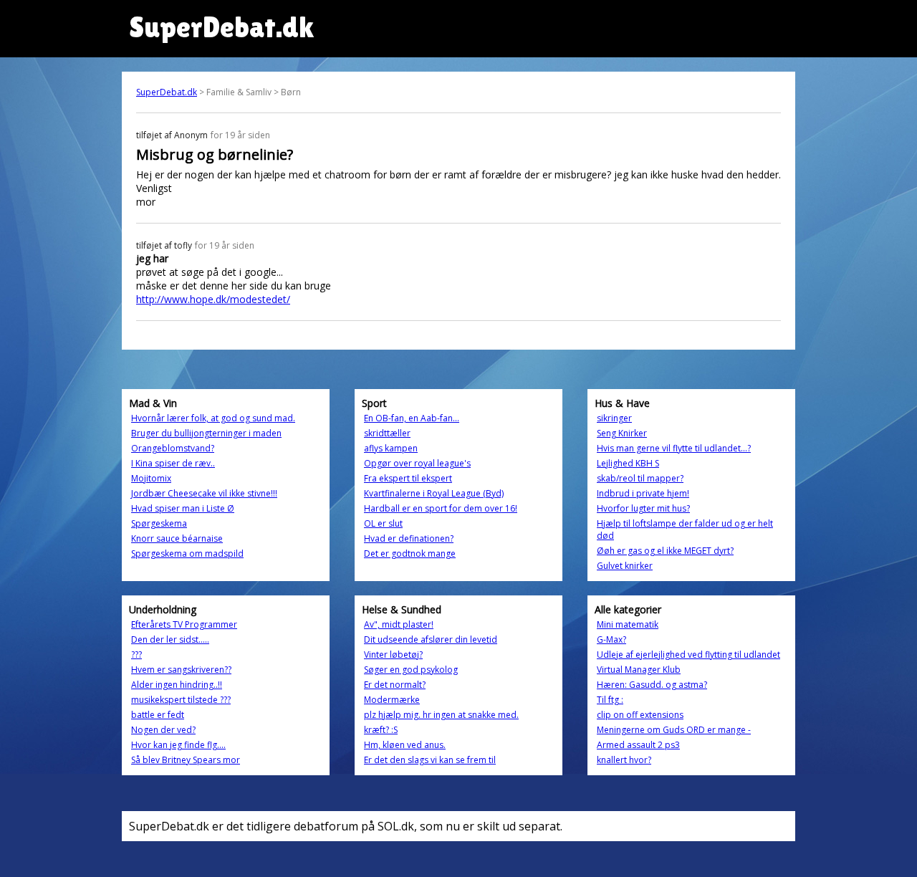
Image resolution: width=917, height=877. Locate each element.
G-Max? (611, 639)
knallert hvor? (624, 760)
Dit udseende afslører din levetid (430, 639)
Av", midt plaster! (398, 624)
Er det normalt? (395, 685)
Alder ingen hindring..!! (176, 685)
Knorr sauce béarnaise (177, 538)
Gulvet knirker (625, 566)
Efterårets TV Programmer (184, 624)
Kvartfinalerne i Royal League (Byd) (434, 493)
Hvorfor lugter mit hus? (643, 508)
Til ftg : (610, 700)
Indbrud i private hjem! (643, 493)
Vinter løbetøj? (393, 654)
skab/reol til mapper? (640, 478)
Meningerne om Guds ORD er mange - (674, 730)
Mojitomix (151, 478)
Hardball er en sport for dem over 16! (440, 508)
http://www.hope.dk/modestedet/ (213, 299)
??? (136, 654)
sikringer (614, 418)
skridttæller (387, 433)
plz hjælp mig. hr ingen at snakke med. (441, 715)
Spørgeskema (159, 523)
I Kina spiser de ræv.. (173, 463)
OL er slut (383, 523)
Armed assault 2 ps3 (638, 745)
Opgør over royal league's (417, 463)
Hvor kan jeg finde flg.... (178, 745)
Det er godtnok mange (410, 553)
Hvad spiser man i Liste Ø (182, 508)
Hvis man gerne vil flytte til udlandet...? (674, 448)
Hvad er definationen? (408, 538)
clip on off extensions (640, 715)
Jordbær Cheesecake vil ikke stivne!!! (204, 493)
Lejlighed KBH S (628, 463)
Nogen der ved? (163, 730)
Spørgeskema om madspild (187, 553)
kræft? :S (381, 730)
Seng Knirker (622, 433)
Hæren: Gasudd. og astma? (652, 685)
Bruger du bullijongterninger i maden (206, 433)
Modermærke (392, 700)
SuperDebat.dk (166, 92)
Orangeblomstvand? (172, 448)
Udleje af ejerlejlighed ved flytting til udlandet (688, 654)
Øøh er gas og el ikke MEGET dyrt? (665, 551)
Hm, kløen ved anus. (405, 745)
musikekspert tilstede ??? (181, 700)
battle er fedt (157, 715)
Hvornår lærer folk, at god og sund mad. (213, 418)
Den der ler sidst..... (170, 639)
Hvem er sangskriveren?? (181, 669)
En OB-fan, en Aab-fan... (411, 418)
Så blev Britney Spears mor (185, 760)
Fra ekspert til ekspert (408, 478)
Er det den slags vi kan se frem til (430, 760)
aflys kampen (391, 448)
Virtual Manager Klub (639, 669)
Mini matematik (627, 624)
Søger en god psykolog (411, 669)
